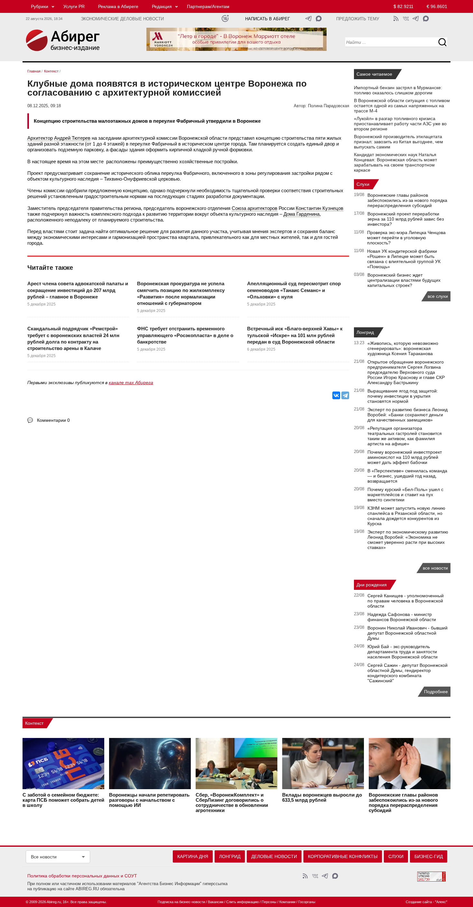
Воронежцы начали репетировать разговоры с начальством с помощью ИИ (149, 800)
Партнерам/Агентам (208, 6)
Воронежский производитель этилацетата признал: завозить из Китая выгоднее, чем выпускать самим (398, 141)
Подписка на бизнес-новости (181, 902)
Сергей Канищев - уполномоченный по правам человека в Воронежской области (405, 601)
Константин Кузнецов (319, 208)
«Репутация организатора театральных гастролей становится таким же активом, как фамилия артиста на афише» (404, 436)
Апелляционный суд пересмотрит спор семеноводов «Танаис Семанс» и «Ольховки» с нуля (294, 290)
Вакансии (215, 902)
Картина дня (192, 856)
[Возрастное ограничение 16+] (225, 18)
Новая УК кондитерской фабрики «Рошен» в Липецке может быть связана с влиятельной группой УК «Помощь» (404, 259)
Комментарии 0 (53, 420)
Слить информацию (242, 902)
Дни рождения (372, 584)
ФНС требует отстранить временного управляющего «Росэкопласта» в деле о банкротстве (185, 335)
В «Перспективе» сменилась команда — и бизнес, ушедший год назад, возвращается (407, 476)
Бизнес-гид (428, 856)
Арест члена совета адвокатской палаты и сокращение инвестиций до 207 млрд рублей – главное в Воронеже (77, 290)
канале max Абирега (131, 382)
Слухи (363, 184)
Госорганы (306, 902)
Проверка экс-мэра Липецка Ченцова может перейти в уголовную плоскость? (406, 237)
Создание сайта (419, 902)
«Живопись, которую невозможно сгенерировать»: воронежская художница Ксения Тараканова (402, 348)
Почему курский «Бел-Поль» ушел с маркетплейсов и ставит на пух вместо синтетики (405, 494)
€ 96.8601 (437, 6)
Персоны (269, 902)
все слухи (438, 296)
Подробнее (436, 691)
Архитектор (40, 138)
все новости (435, 568)
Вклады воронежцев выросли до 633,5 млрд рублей (322, 797)
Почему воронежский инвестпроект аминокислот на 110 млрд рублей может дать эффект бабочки (404, 457)
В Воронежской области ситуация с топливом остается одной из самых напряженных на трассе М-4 (402, 105)
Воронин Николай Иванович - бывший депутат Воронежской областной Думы (407, 633)
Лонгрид (365, 332)
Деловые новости (274, 856)
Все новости (44, 856)
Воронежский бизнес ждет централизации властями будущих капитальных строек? (404, 280)
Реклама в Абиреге (118, 6)
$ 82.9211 (403, 6)
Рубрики (39, 6)
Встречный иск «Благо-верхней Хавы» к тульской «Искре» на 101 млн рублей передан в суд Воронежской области (295, 335)
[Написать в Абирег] (318, 18)
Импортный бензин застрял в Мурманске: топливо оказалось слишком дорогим (398, 90)
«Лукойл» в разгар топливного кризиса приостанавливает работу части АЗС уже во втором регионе (400, 123)
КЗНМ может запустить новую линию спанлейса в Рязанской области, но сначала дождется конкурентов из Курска (406, 515)
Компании (287, 902)
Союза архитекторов (254, 208)
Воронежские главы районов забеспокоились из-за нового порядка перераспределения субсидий (407, 200)
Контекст (34, 723)
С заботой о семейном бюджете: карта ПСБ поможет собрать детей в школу (63, 800)
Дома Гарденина (301, 214)
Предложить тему (357, 19)
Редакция (162, 6)
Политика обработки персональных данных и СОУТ (82, 875)
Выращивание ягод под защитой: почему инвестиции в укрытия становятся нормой (402, 396)
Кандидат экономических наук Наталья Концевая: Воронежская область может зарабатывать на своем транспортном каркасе (395, 162)
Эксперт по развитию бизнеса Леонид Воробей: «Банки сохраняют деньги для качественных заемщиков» (407, 414)
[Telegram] (345, 395)
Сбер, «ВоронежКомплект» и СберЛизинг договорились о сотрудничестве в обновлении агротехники (232, 802)
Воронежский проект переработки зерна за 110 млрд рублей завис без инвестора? (405, 219)
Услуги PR (74, 6)
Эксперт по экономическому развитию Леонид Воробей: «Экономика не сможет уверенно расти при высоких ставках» (407, 539)
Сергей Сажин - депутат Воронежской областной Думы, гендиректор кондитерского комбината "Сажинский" (407, 673)
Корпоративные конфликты (342, 856)
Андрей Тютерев (72, 138)
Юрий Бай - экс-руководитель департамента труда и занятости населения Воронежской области (402, 651)
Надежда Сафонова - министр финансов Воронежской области (401, 617)
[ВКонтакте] (336, 395)
